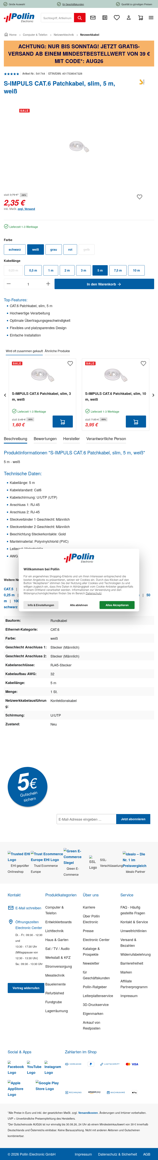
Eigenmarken (93, 1013)
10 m (136, 270)
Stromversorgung (58, 966)
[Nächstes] (153, 394)
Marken (126, 971)
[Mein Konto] (128, 17)
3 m (83, 270)
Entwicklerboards (58, 921)
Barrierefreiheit (131, 963)
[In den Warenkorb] (63, 422)
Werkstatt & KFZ (58, 957)
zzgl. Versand (26, 209)
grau (53, 249)
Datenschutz (81, 827)
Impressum (129, 995)
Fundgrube (53, 1001)
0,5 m (33, 270)
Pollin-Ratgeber (95, 986)
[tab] (15, 439)
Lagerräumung (56, 1010)
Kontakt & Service (134, 921)
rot (70, 249)
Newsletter (91, 963)
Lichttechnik (54, 930)
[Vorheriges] (5, 394)
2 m (67, 270)
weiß (35, 249)
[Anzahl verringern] (8, 284)
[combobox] (57, 17)
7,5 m (118, 270)
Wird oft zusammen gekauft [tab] (24, 351)
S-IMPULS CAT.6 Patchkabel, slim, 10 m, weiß (115, 396)
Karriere (89, 907)
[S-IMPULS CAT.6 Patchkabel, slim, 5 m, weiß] (79, 147)
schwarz (15, 249)
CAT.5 (8, 588)
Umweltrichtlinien (133, 930)
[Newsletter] (92, 17)
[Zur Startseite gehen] (19, 17)
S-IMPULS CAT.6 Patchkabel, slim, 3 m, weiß (41, 396)
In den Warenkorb (102, 284)
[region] (79, 147)
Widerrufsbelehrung (135, 954)
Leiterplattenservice (98, 995)
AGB (146, 1154)
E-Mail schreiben (28, 907)
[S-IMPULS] (142, 88)
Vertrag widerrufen (26, 988)
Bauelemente (55, 983)
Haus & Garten (56, 939)
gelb (89, 250)
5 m (100, 270)
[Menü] (152, 18)
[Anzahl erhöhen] (48, 284)
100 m (19, 600)
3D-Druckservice (96, 1004)
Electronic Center (96, 939)
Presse (88, 930)
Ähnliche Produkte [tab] (57, 351)
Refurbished (54, 992)
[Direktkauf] (104, 17)
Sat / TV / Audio (57, 948)
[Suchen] (80, 17)
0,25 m (16, 271)
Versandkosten (88, 1113)
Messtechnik (55, 975)
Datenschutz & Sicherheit (117, 1154)
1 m (50, 270)
